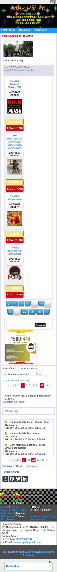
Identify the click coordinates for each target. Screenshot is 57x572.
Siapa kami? (7, 513)
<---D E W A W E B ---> (17, 67)
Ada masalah (7, 516)
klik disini (19, 401)
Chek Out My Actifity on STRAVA (43, 518)
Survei (4, 507)
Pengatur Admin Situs (13, 510)
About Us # (40, 30)
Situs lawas (7, 519)
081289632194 (24, 539)
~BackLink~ (24, 30)
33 (46, 385)
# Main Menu (8, 30)
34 (42, 459)
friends (15, 507)
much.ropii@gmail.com (27, 542)
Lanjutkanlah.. (15, 128)
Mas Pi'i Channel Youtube (19, 70)
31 (37, 385)
